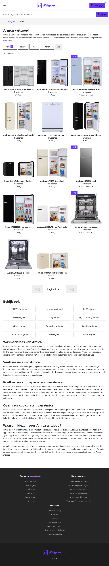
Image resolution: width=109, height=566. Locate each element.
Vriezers (30, 493)
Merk (8, 47)
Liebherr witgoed (19, 326)
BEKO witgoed (89, 309)
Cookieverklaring (54, 534)
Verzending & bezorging (78, 485)
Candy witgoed (54, 317)
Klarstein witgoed (89, 326)
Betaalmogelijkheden (78, 497)
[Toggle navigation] (4, 5)
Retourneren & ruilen (78, 481)
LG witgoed (54, 334)
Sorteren (47, 47)
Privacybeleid (48, 530)
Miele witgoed (89, 334)
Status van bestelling (78, 489)
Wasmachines (30, 481)
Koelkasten (30, 489)
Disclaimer (61, 530)
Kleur (22, 47)
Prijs (34, 47)
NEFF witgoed (19, 317)
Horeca (31, 501)
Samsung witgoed (54, 309)
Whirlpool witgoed (19, 334)
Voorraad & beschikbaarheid (78, 501)
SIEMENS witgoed (19, 309)
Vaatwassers (30, 497)
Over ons (54, 518)
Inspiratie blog (55, 510)
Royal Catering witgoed (89, 317)
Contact (54, 514)
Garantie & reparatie (78, 493)
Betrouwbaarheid (54, 526)
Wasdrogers (31, 485)
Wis (58, 47)
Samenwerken (54, 522)
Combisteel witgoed (54, 326)
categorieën (35, 476)
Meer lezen (7, 40)
